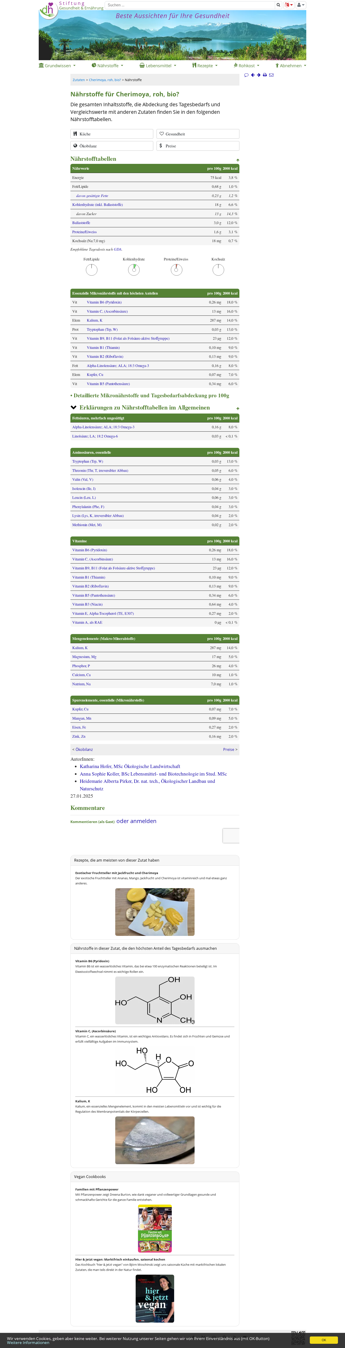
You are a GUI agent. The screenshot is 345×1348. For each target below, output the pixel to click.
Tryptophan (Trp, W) (102, 329)
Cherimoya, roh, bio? (105, 80)
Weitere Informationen (28, 1342)
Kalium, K (94, 320)
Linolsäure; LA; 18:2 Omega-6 (95, 436)
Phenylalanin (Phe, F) (88, 506)
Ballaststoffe (81, 222)
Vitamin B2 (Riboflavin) (105, 356)
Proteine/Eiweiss (84, 231)
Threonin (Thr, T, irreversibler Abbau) (100, 470)
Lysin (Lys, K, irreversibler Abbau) (98, 515)
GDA (118, 249)
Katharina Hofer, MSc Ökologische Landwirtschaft (130, 766)
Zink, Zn (78, 736)
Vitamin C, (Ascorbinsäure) (107, 311)
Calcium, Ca (81, 674)
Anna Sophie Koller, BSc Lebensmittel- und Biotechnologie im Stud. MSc (153, 773)
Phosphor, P (81, 665)
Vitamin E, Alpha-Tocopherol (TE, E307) (103, 613)
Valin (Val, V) (82, 479)
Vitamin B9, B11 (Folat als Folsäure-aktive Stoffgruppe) (128, 338)
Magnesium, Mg (84, 656)
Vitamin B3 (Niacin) (87, 604)
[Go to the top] (237, 160)
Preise (228, 749)
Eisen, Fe (79, 727)
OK (324, 1340)
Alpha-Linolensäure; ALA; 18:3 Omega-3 (118, 365)
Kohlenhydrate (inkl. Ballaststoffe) (97, 204)
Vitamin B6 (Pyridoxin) (104, 302)
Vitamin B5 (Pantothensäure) (108, 383)
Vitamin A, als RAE (87, 622)
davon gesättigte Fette (92, 195)
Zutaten (79, 80)
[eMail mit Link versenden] (271, 75)
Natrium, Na (81, 683)
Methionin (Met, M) (87, 524)
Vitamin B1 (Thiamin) (103, 347)
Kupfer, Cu (95, 374)
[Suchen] (278, 5)
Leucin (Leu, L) (84, 497)
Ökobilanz (84, 749)
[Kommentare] (246, 75)
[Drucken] (265, 75)
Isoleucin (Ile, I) (84, 488)
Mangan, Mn (81, 718)
